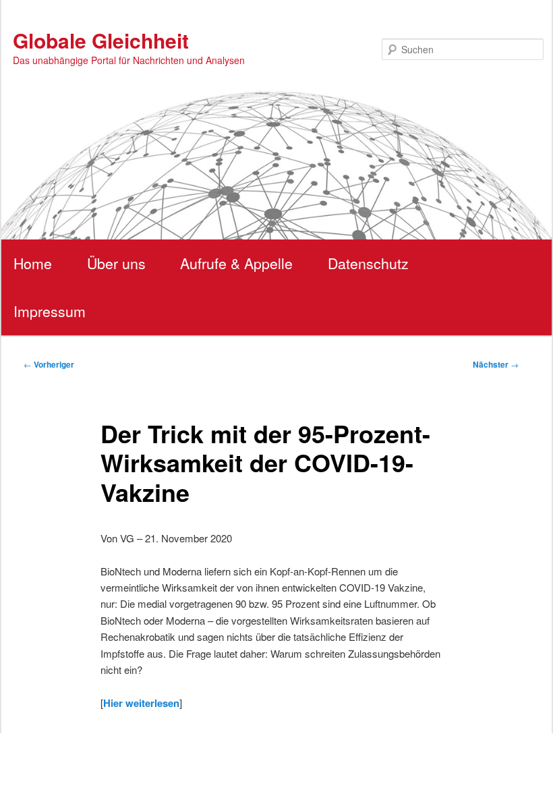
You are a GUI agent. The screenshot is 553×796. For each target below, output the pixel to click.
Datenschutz (368, 263)
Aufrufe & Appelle (236, 263)
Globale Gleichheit (101, 40)
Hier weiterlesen (141, 702)
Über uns (116, 263)
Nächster (496, 364)
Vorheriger (49, 364)
